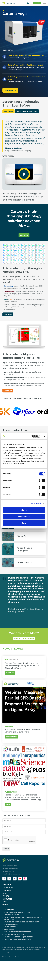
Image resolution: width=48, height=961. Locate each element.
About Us (6, 890)
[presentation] (19, 840)
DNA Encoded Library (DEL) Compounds (18, 937)
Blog (4, 902)
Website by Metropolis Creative (11, 957)
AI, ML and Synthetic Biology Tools (17, 912)
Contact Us (36, 3)
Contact (6, 904)
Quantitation (9, 929)
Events (5, 896)
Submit (6, 849)
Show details (36, 503)
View (8, 804)
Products (6, 885)
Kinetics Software (11, 915)
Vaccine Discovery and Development (17, 939)
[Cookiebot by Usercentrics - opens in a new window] (30, 436)
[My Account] (28, 3)
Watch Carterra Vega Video (27, 111)
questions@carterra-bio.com (11, 874)
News (4, 893)
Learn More (9, 90)
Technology (7, 887)
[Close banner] (44, 436)
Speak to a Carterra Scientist (24, 638)
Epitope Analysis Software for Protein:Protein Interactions (23, 918)
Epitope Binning (10, 927)
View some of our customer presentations (23, 399)
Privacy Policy (6, 953)
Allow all (24, 510)
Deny (24, 523)
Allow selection (24, 516)
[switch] (42, 480)
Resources (7, 899)
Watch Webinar (11, 736)
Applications (8, 909)
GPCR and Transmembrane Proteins (17, 932)
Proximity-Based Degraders (14, 934)
